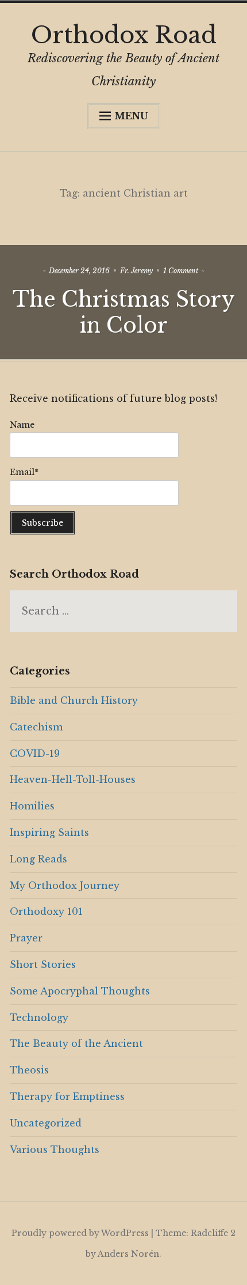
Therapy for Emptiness (67, 1096)
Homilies (32, 806)
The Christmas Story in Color (124, 312)
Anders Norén (128, 1254)
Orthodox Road (124, 35)
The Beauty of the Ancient (76, 1043)
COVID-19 (35, 753)
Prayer (26, 938)
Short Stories (43, 964)
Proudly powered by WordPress (80, 1233)
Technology (39, 1017)
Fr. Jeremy (136, 270)
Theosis (29, 1070)
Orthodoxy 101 (46, 911)
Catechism (36, 727)
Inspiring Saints (49, 832)
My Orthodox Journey (64, 885)
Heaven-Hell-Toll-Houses (73, 779)
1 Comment (180, 270)
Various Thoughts (54, 1149)
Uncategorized (46, 1123)
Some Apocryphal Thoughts (80, 991)
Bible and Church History (74, 700)
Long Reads (38, 859)
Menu (131, 116)
